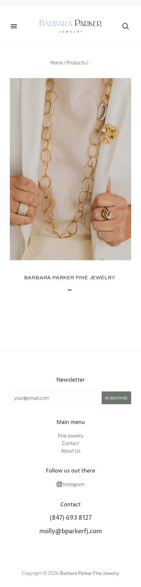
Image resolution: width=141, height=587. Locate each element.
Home (56, 62)
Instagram (73, 484)
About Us (70, 450)
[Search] (125, 26)
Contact (70, 443)
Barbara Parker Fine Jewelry (69, 277)
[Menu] (14, 26)
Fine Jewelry (70, 435)
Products (76, 62)
